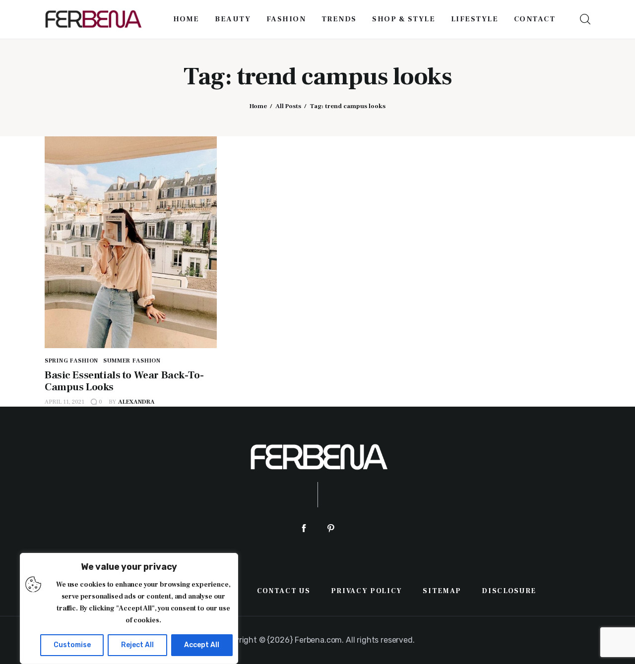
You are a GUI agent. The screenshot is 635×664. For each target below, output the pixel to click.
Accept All (201, 645)
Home (258, 106)
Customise (72, 645)
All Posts (288, 106)
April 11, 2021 (64, 402)
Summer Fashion (132, 360)
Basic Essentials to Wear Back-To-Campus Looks (124, 381)
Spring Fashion (71, 360)
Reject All (137, 645)
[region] (129, 608)
